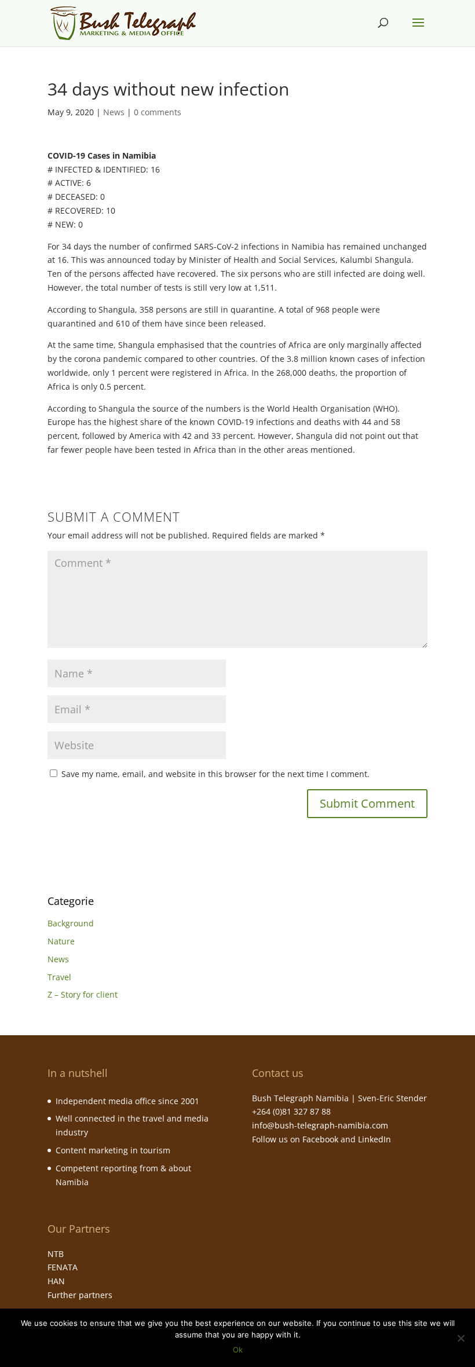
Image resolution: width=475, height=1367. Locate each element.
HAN (56, 1281)
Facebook (320, 1139)
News (114, 112)
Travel (59, 977)
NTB (56, 1253)
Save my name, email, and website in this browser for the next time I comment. (215, 773)
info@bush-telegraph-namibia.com (320, 1125)
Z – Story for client (83, 994)
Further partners (80, 1294)
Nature (61, 941)
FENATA (63, 1267)
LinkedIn (374, 1139)
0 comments (157, 112)
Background (71, 923)
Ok (238, 1349)
